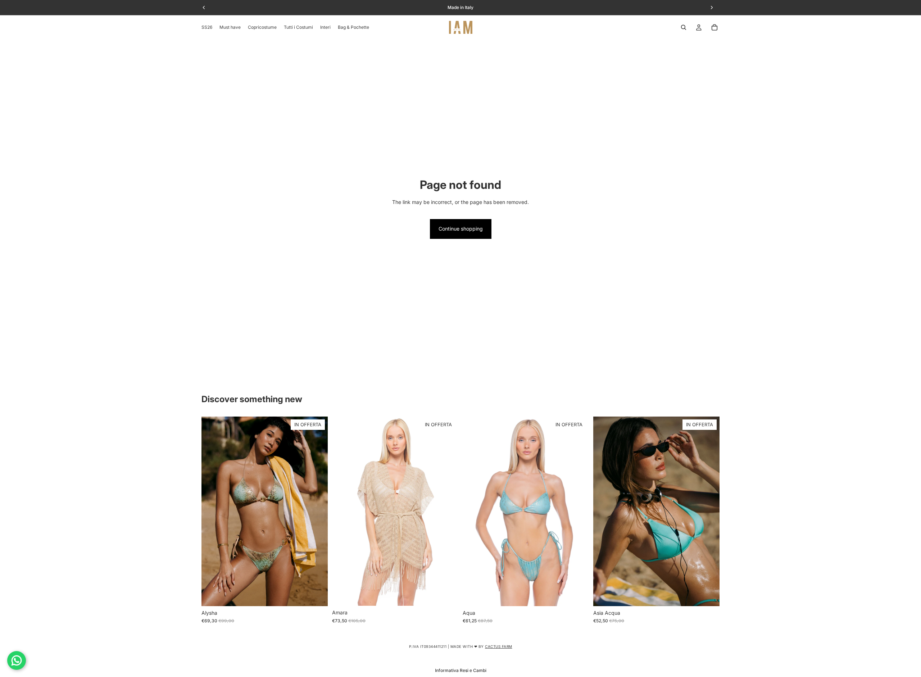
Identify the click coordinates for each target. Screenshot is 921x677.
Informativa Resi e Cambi (460, 670)
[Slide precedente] (212, 511)
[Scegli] (316, 595)
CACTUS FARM (498, 646)
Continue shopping (461, 229)
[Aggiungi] (447, 595)
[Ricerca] (683, 27)
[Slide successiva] (317, 511)
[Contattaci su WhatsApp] (16, 660)
